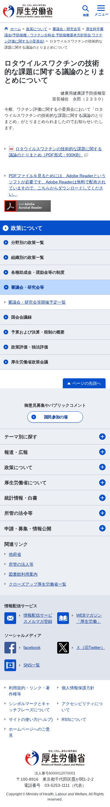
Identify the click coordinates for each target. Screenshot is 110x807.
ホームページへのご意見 (29, 732)
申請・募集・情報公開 (27, 528)
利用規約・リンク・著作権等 (29, 690)
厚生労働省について (25, 482)
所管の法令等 (18, 513)
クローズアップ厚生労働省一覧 (37, 584)
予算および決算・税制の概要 (38, 332)
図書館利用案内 (23, 574)
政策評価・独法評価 (29, 347)
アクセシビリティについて (82, 706)
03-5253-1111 (57, 785)
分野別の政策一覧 (27, 242)
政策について (18, 467)
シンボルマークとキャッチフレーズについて (29, 706)
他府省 (15, 554)
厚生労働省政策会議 (29, 362)
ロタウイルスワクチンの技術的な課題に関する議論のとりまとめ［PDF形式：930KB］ (55, 151)
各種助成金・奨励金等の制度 (38, 272)
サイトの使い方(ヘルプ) (31, 719)
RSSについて (74, 719)
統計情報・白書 (20, 497)
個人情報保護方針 (78, 687)
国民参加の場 (55, 417)
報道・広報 (16, 452)
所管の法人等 (21, 564)
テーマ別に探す (20, 436)
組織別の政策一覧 (27, 257)
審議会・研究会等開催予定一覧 (37, 302)
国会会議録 (21, 317)
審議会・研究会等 (27, 287)
